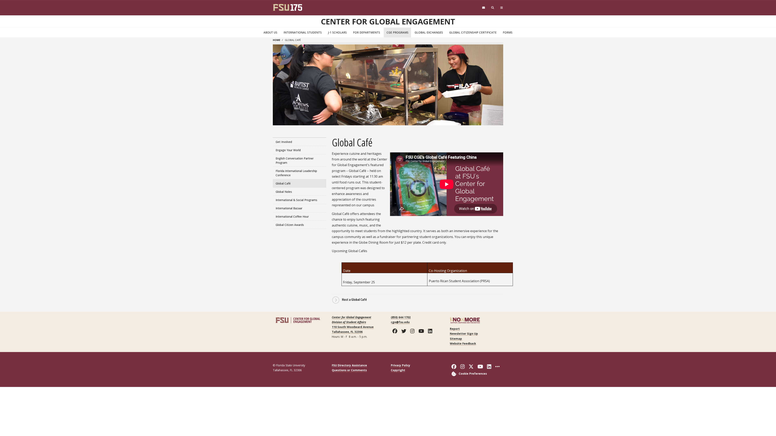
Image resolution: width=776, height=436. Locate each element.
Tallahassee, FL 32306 (347, 332)
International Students (303, 32)
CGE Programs (397, 32)
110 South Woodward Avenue (353, 327)
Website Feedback (463, 343)
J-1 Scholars (337, 32)
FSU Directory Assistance (349, 365)
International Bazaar (289, 208)
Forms (507, 32)
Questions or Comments (349, 370)
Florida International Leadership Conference (296, 173)
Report (455, 329)
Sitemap (456, 339)
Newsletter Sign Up (464, 333)
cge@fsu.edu (400, 322)
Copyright (398, 370)
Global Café (283, 183)
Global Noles (284, 192)
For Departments (366, 32)
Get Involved (284, 142)
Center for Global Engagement (388, 21)
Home (276, 40)
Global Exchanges (429, 32)
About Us (270, 32)
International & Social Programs (296, 200)
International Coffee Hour (292, 216)
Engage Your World (288, 150)
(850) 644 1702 (401, 317)
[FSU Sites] (502, 7)
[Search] (493, 7)
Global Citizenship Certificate (473, 32)
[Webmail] (483, 7)
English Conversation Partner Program (295, 160)
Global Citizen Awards (290, 225)
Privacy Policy (400, 365)
